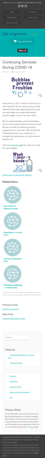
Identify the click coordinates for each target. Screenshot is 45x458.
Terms (32, 427)
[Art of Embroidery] (22, 32)
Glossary (13, 376)
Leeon (7, 72)
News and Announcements (20, 392)
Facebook (13, 2)
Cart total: (24, 41)
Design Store (12, 17)
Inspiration (14, 381)
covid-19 (5, 295)
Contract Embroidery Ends (13, 318)
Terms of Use (33, 17)
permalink (37, 295)
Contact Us (33, 12)
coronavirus (36, 292)
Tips (11, 397)
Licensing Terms (12, 23)
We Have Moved (16, 363)
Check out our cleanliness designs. (17, 175)
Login (12, 12)
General (21, 292)
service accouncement (16, 295)
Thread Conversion (10, 309)
